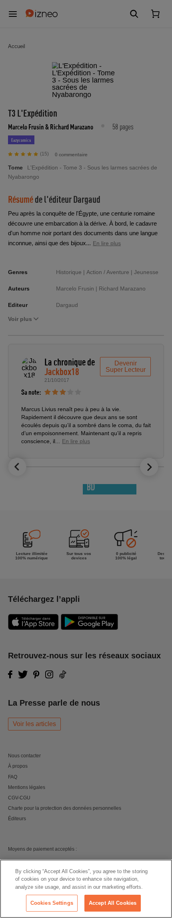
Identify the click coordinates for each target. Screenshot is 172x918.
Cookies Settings (51, 903)
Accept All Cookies (112, 903)
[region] (86, 888)
